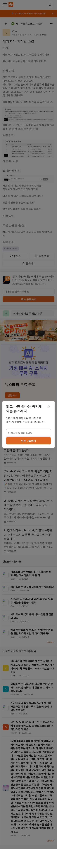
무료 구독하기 (28, 440)
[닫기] (49, 406)
